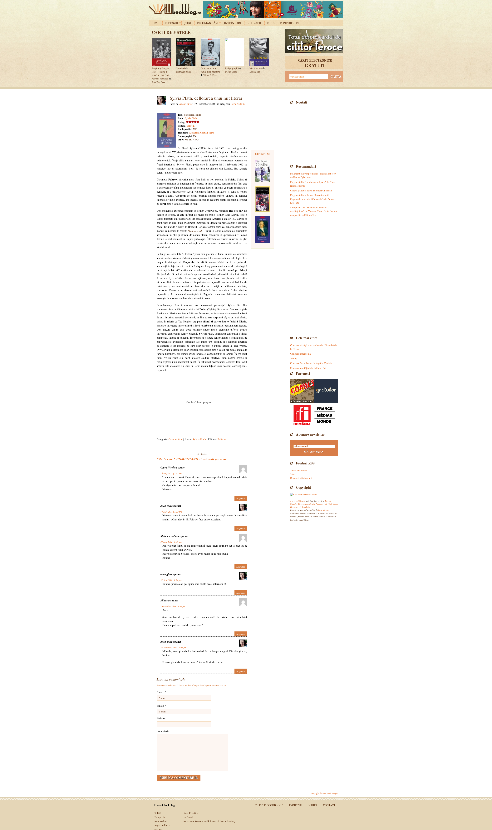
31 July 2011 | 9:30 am (171, 541)
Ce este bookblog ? (269, 805)
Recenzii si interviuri (301, 478)
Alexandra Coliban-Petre (201, 132)
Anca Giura (185, 104)
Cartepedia (159, 817)
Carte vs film (238, 104)
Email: (161, 705)
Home (154, 23)
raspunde (240, 498)
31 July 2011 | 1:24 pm (171, 580)
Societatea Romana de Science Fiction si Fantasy (209, 821)
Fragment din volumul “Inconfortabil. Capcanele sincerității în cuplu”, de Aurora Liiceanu (312, 198)
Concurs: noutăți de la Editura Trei (308, 368)
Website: (161, 718)
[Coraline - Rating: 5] (262, 171)
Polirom (190, 125)
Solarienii (180, 68)
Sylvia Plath (191, 118)
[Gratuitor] (326, 391)
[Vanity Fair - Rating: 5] (262, 199)
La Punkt (188, 817)
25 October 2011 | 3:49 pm (172, 606)
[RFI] (314, 415)
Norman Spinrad (183, 71)
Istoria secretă (256, 68)
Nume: (161, 692)
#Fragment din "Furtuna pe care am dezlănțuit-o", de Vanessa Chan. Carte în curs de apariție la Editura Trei (313, 211)
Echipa (312, 805)
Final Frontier (190, 813)
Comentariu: (163, 731)
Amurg (293, 358)
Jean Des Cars (158, 82)
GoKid (157, 813)
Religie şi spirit (232, 68)
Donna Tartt (254, 71)
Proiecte (295, 805)
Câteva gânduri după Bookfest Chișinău (311, 190)
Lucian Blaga (231, 71)
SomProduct (160, 821)
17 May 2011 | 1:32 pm (171, 511)
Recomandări (207, 23)
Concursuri (289, 23)
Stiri (292, 474)
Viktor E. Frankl (210, 75)
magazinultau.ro (162, 825)
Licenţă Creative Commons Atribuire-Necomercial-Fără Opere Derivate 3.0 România (314, 504)
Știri (187, 23)
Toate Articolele (298, 470)
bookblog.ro (176, 9)
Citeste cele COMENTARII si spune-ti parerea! (192, 459)
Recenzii (171, 23)
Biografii (254, 23)
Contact (329, 805)
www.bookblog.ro (298, 500)
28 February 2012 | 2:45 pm (173, 647)
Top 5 (270, 23)
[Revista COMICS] (302, 391)
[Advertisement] (314, 134)
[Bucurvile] (273, 9)
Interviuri (232, 23)
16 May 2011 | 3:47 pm (171, 473)
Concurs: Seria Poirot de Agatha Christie (311, 363)
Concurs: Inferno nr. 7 (301, 353)
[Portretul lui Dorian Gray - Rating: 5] (262, 229)
